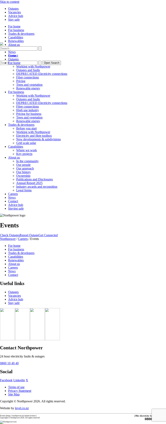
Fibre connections (27, 77)
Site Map (14, 394)
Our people (23, 164)
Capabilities (15, 37)
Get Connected (48, 235)
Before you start (26, 128)
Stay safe (14, 19)
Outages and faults (28, 70)
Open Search (51, 62)
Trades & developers (21, 33)
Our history (23, 172)
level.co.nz (22, 408)
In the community (27, 161)
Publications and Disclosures (34, 179)
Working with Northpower (33, 66)
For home (14, 26)
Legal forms (24, 190)
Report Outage (29, 235)
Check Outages (10, 235)
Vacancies (14, 12)
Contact (13, 201)
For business (16, 30)
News (12, 52)
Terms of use (16, 387)
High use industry (27, 110)
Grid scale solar (26, 143)
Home (12, 55)
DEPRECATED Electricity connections (41, 73)
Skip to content (9, 1)
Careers (13, 194)
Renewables (16, 41)
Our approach (25, 168)
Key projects (24, 154)
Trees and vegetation (29, 84)
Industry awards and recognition (36, 186)
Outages (13, 8)
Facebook (6, 380)
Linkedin (19, 380)
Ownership (23, 175)
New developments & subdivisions (38, 139)
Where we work (26, 150)
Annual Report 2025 (29, 183)
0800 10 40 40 (9, 363)
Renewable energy (28, 88)
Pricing (20, 81)
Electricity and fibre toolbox (34, 135)
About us (14, 44)
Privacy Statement (19, 390)
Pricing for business (28, 114)
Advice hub (15, 16)
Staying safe (16, 208)
